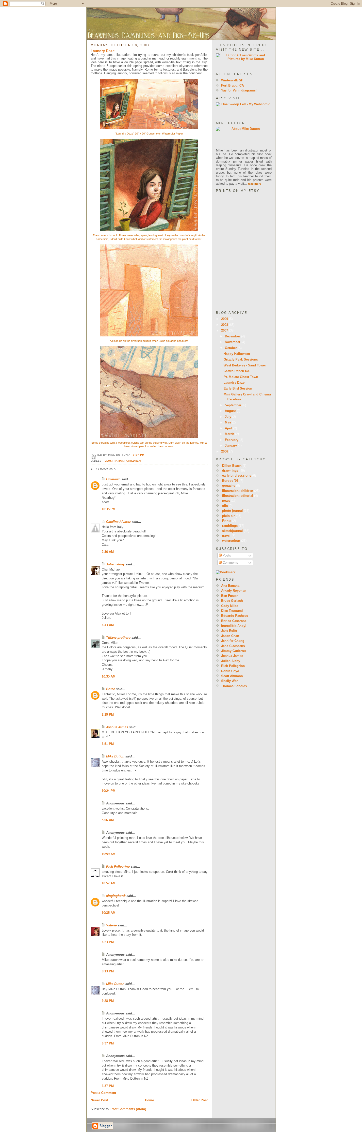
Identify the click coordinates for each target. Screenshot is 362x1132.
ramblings (230, 526)
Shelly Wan (229, 681)
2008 (225, 325)
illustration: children (122, 460)
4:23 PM (108, 942)
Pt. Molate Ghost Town (241, 377)
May (228, 422)
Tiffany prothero (118, 637)
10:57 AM (108, 883)
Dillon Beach (232, 466)
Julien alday (115, 564)
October (231, 348)
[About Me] (244, 138)
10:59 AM (108, 854)
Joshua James (117, 727)
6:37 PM (108, 1043)
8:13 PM (108, 971)
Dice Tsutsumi (232, 611)
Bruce (110, 689)
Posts (226, 555)
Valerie (111, 925)
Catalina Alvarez (118, 522)
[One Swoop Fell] (244, 110)
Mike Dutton (115, 756)
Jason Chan (230, 636)
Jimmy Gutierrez (234, 651)
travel (226, 536)
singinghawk (116, 896)
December (233, 336)
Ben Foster (229, 596)
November (233, 342)
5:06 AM (108, 820)
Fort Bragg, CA (232, 85)
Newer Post (99, 1100)
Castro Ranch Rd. (237, 371)
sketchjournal (232, 531)
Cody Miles (229, 606)
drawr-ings (230, 470)
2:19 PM (108, 714)
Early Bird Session (238, 388)
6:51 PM (108, 744)
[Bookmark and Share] (244, 572)
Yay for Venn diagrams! (239, 90)
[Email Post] (149, 457)
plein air (228, 516)
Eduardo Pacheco (234, 616)
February (232, 440)
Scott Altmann (232, 676)
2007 (225, 330)
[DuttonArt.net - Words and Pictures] (244, 61)
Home (149, 1100)
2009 (225, 319)
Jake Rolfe (229, 631)
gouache (228, 485)
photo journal (232, 511)
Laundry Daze (103, 51)
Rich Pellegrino (118, 866)
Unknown (113, 479)
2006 (225, 451)
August (231, 411)
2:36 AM (108, 552)
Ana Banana (230, 586)
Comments (230, 562)
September (233, 405)
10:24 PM (108, 791)
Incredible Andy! (233, 626)
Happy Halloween (237, 354)
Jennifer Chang (232, 641)
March (230, 434)
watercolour (231, 541)
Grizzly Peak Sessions (241, 359)
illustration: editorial (237, 496)
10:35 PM (108, 509)
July (228, 417)
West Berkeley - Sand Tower (245, 365)
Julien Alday (230, 661)
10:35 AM (108, 676)
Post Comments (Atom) (128, 1109)
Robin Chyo (230, 671)
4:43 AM (108, 625)
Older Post (199, 1100)
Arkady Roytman (233, 590)
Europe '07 (230, 481)
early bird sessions (236, 475)
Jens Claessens (233, 646)
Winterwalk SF (232, 80)
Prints (226, 521)
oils (225, 506)
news (226, 500)
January (231, 445)
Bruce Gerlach (232, 601)
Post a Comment (103, 1093)
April (229, 428)
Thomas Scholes (234, 686)
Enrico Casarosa (233, 621)
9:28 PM (108, 1001)
